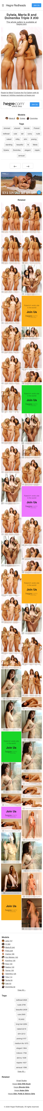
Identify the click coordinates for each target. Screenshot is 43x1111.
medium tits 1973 (21, 1043)
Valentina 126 (10, 973)
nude (38, 133)
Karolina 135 (10, 960)
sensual (21, 155)
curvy (30, 133)
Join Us (36, 5)
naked (9, 139)
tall (22, 133)
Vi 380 (7, 944)
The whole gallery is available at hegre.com (21, 22)
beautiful (20, 144)
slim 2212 (21, 1033)
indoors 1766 (21, 1053)
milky (18, 139)
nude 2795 (21, 1004)
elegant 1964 (21, 1048)
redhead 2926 (21, 1000)
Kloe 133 (8, 964)
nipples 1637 (21, 1062)
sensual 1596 (21, 1067)
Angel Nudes (21, 1080)
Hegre (21, 1084)
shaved (17, 128)
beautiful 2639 (21, 1009)
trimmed (7, 128)
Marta (35, 144)
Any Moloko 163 (11, 957)
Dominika (34, 118)
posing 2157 (21, 1038)
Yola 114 (8, 977)
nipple (37, 150)
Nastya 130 (9, 967)
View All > (21, 990)
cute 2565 (21, 1014)
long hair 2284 (21, 1024)
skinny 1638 (21, 1057)
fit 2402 (21, 1019)
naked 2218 (21, 1029)
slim (25, 139)
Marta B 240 (10, 947)
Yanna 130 (9, 970)
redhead (6, 133)
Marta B (12, 118)
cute (15, 133)
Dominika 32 (10, 987)
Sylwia (22, 118)
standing (9, 144)
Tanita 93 (8, 980)
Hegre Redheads (16, 5)
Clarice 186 (9, 954)
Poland (36, 128)
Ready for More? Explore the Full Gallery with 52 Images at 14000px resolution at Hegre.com (20, 93)
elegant (28, 150)
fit (28, 144)
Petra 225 (9, 950)
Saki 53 (8, 983)
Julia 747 (8, 941)
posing (33, 139)
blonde (27, 128)
